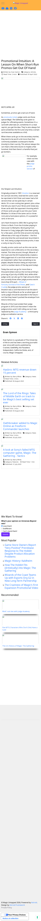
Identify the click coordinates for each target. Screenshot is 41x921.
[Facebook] (10, 318)
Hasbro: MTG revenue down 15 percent (19, 371)
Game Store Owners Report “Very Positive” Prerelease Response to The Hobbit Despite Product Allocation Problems (20, 550)
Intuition (25, 193)
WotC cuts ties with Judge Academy (16, 611)
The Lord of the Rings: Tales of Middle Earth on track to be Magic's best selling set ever (19, 397)
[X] (14, 318)
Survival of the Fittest (16, 284)
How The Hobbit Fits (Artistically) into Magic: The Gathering (20, 567)
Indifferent (7, 528)
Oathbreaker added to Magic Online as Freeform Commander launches (20, 426)
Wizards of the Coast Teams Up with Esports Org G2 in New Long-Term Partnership (21, 577)
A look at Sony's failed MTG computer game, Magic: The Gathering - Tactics (19, 452)
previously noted (10, 117)
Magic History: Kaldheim (18, 560)
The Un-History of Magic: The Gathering (18, 646)
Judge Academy (20, 311)
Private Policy (6, 907)
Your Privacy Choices (17, 915)
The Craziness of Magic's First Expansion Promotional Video (21, 586)
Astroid (34, 902)
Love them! (7, 526)
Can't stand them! (10, 531)
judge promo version (30, 166)
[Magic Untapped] (20, 3)
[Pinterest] (22, 318)
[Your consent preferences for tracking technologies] (37, 917)
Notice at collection (10, 918)
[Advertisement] (20, 32)
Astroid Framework (17, 905)
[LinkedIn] (18, 318)
